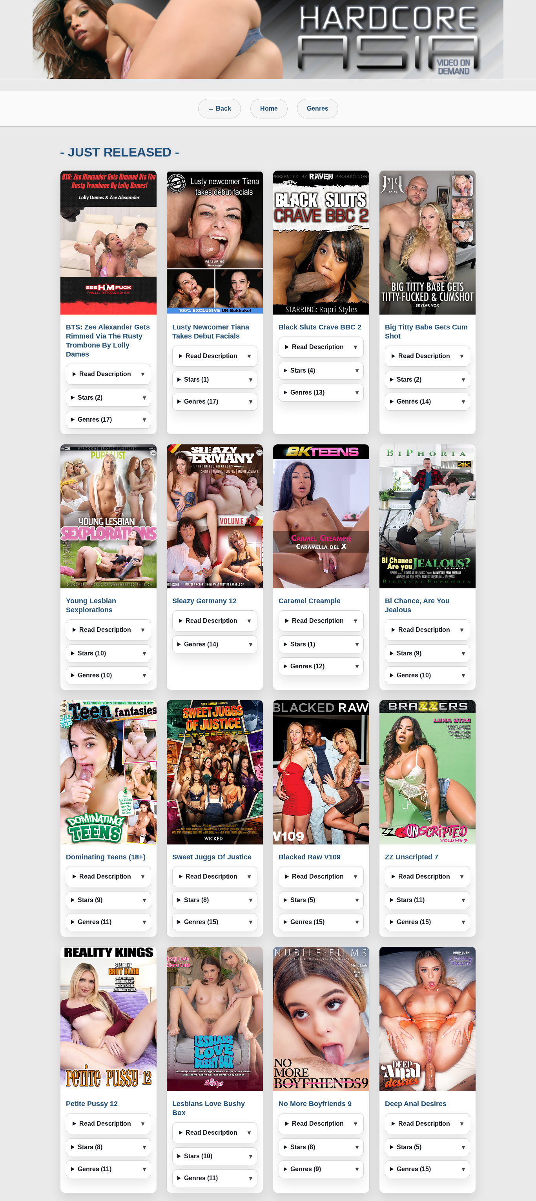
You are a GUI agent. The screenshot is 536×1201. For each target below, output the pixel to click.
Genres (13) (307, 392)
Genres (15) (201, 922)
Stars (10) (92, 653)
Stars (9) (409, 653)
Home (269, 108)
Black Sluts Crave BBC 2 (320, 327)
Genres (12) (307, 666)
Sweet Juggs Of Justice (212, 857)
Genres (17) (95, 419)
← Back (219, 108)
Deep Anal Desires (416, 1104)
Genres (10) (95, 675)
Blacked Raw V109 (310, 857)
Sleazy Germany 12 (204, 601)
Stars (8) (196, 900)
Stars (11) (411, 900)
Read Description (105, 374)
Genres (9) (305, 1169)
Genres (317, 108)
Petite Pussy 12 (92, 1104)
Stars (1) (196, 379)
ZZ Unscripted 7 (411, 857)
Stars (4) (302, 370)
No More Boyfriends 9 (315, 1104)
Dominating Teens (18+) (106, 857)
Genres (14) (414, 401)
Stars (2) (90, 397)
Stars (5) (302, 900)
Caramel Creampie (310, 601)
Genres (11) (94, 922)
